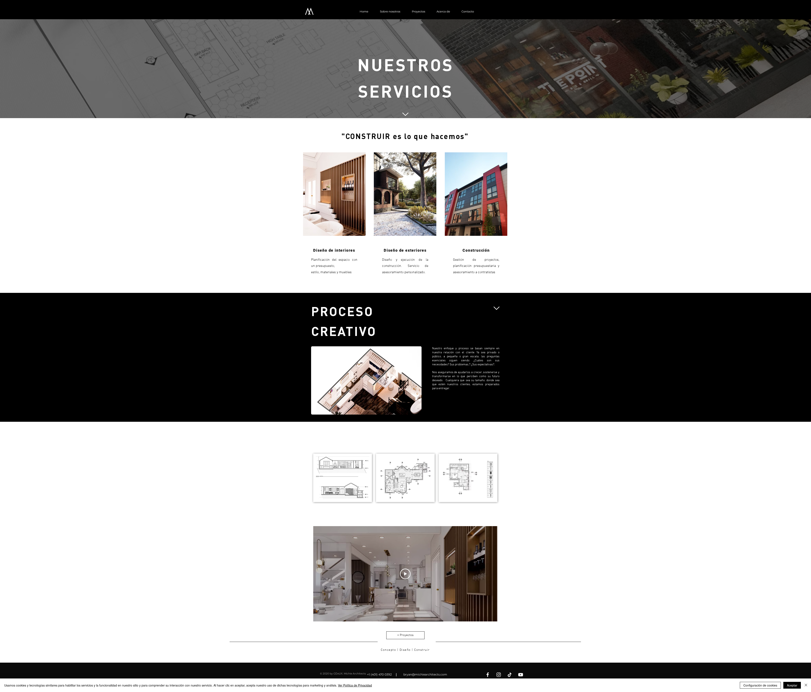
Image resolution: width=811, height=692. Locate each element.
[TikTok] (510, 675)
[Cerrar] (805, 685)
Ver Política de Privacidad (355, 685)
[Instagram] (499, 675)
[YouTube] (521, 675)
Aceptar (792, 685)
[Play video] (405, 574)
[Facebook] (488, 675)
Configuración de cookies (760, 685)
